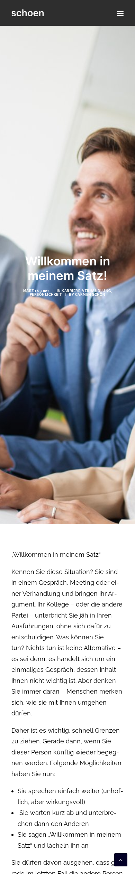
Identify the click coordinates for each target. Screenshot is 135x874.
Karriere (71, 291)
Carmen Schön (90, 295)
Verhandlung (96, 291)
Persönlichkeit (46, 295)
